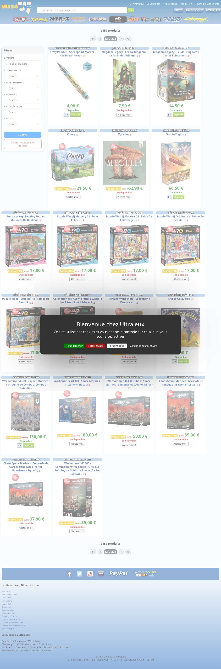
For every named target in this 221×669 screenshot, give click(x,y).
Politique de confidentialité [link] (143, 345)
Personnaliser (117, 346)
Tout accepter (74, 346)
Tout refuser (95, 346)
